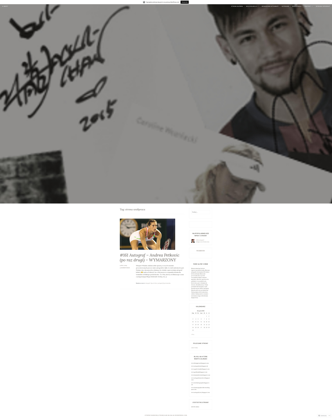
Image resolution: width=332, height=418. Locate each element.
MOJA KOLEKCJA (251, 6)
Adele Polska (194, 347)
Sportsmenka (166, 283)
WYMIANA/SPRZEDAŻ (323, 6)
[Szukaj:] (200, 212)
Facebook (201, 251)
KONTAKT (308, 6)
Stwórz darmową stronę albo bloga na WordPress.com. (166, 415)
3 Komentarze (125, 267)
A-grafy (5, 6)
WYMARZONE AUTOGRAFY (270, 6)
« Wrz (192, 334)
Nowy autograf (159, 283)
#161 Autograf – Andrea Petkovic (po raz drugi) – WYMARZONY (149, 257)
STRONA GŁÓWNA (237, 6)
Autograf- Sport (149, 283)
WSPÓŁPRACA (296, 6)
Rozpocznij (184, 2)
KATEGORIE (285, 6)
